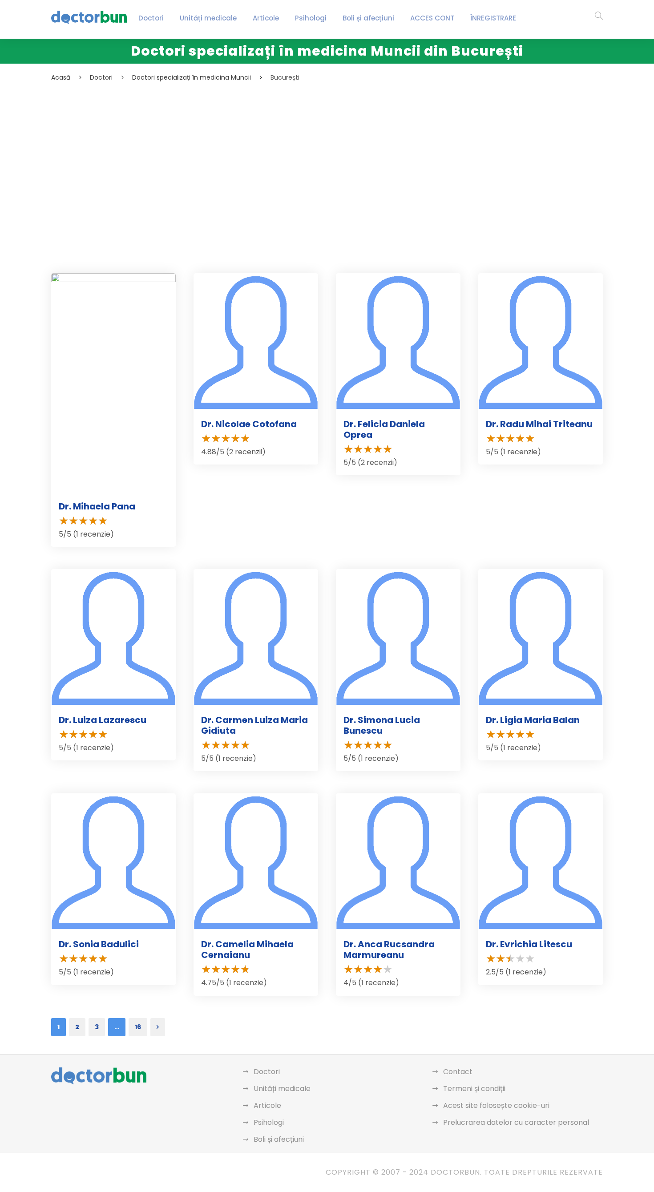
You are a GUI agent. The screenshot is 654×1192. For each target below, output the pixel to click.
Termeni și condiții (474, 1088)
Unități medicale (208, 18)
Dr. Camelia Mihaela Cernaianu (247, 949)
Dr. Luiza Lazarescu (102, 720)
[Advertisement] (318, 149)
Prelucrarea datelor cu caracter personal (516, 1122)
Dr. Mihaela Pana (97, 506)
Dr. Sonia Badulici (99, 944)
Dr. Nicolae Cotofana (249, 424)
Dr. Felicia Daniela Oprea (384, 429)
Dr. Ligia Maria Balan (533, 720)
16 (138, 1026)
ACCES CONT (432, 18)
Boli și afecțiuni (368, 18)
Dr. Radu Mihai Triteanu (539, 424)
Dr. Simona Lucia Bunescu (381, 725)
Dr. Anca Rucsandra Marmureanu (389, 949)
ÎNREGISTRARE (493, 18)
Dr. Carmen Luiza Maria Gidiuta (254, 725)
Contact (457, 1072)
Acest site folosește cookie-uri (496, 1105)
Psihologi (311, 18)
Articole (266, 18)
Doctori (151, 18)
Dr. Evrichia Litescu (529, 944)
